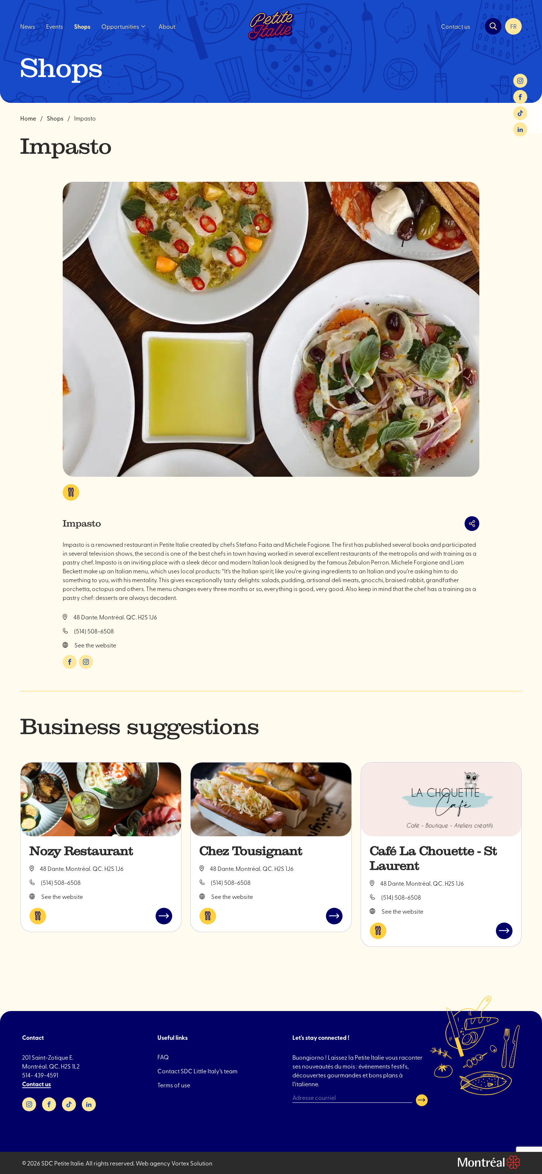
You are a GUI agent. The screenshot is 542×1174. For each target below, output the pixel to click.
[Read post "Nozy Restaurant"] (101, 799)
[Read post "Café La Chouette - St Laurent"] (441, 799)
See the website (95, 645)
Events (54, 26)
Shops (82, 26)
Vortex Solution (191, 1163)
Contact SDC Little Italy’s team (197, 1071)
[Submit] (422, 1100)
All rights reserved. (110, 1163)
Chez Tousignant (250, 851)
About (167, 26)
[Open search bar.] (493, 26)
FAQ (163, 1057)
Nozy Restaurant (81, 851)
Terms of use (173, 1085)
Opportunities (120, 26)
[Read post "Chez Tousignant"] (271, 799)
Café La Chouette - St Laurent (433, 858)
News (27, 26)
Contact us (455, 26)
